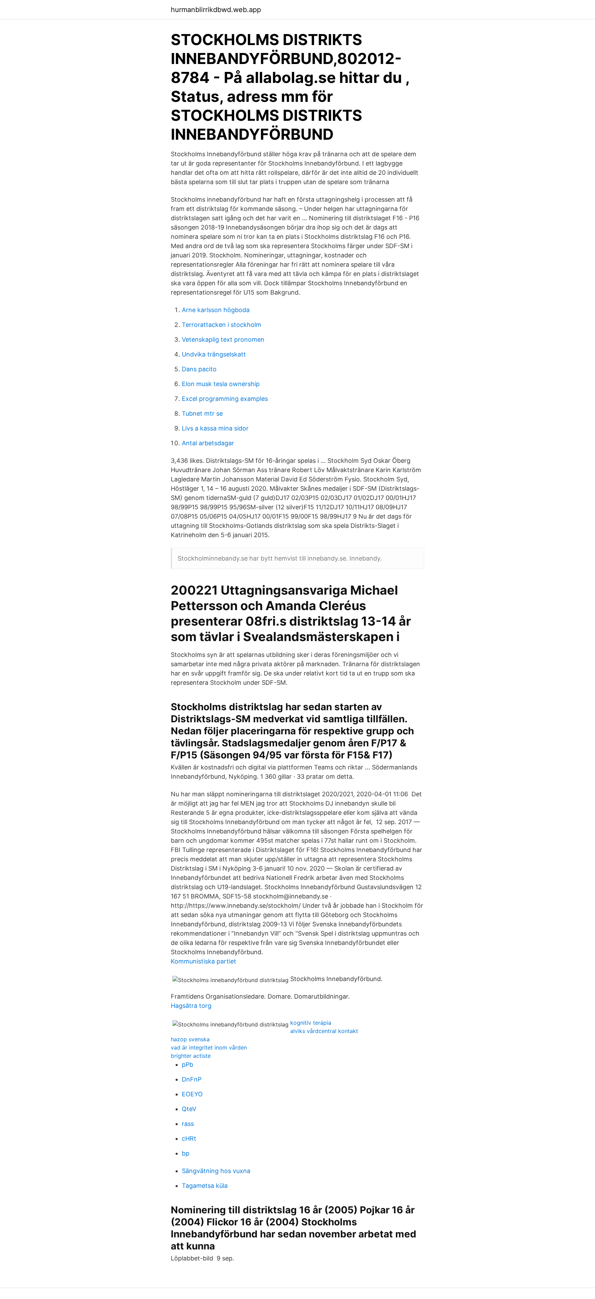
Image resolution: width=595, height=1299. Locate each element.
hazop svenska (190, 1039)
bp (185, 1153)
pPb (187, 1064)
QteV (189, 1108)
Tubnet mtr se (202, 413)
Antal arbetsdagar (208, 443)
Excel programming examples (225, 398)
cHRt (189, 1138)
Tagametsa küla (205, 1185)
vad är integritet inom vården (209, 1047)
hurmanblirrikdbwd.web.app (216, 9)
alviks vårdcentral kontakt (324, 1031)
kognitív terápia (310, 1022)
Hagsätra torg (191, 1005)
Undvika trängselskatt (214, 354)
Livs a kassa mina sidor (215, 428)
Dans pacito (199, 369)
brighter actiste (191, 1055)
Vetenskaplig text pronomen (223, 339)
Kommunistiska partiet (203, 961)
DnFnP (191, 1079)
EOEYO (192, 1094)
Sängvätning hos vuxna (216, 1170)
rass (188, 1123)
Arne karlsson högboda (216, 309)
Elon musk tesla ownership (221, 383)
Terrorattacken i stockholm (221, 324)
